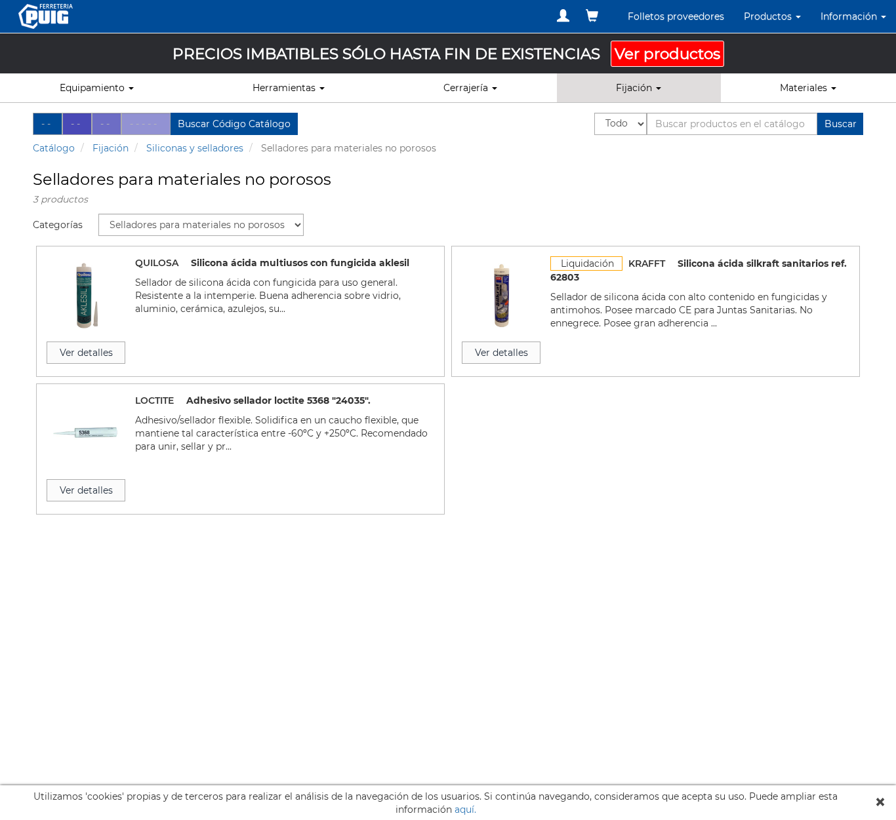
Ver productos (667, 54)
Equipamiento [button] (93, 88)
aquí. (465, 809)
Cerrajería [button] (467, 88)
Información (850, 16)
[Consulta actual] (592, 16)
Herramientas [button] (285, 88)
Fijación (110, 148)
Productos (769, 16)
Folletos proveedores (676, 16)
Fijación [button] (635, 88)
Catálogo (54, 148)
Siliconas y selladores (194, 148)
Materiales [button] (805, 88)
